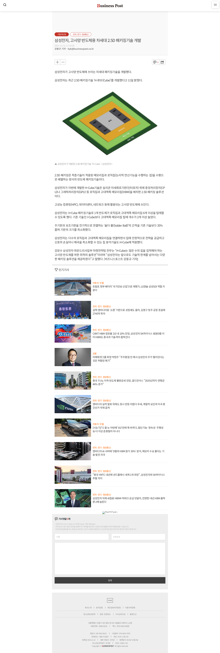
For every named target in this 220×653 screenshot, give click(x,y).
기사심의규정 (120, 614)
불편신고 (133, 614)
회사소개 (88, 607)
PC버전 (110, 600)
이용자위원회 (130, 607)
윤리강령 (99, 607)
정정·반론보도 (105, 614)
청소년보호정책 (89, 614)
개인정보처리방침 (114, 607)
